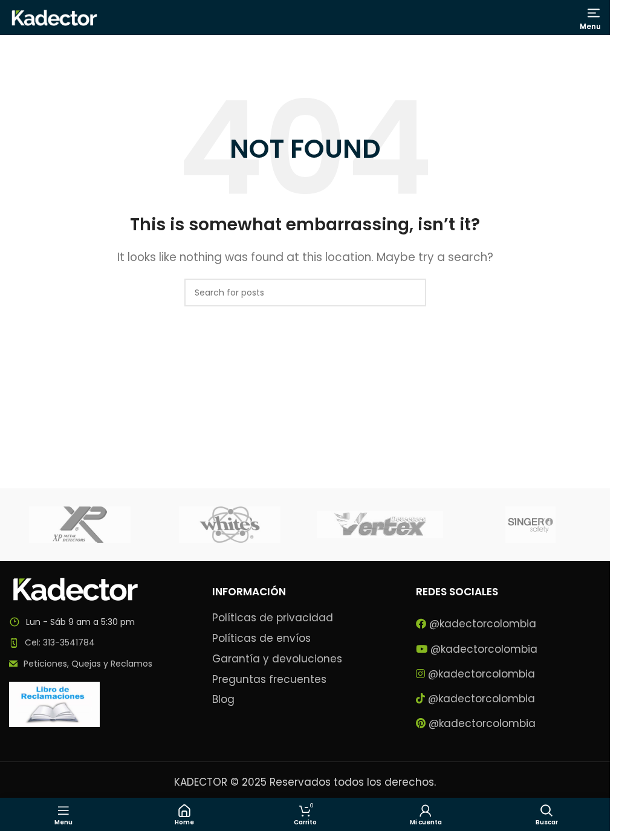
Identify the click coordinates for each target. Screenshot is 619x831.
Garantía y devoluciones (277, 659)
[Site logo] (54, 17)
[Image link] (75, 588)
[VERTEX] (380, 524)
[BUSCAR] (412, 292)
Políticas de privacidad (272, 618)
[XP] (80, 524)
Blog (223, 700)
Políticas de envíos (261, 638)
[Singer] (530, 524)
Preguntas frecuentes (269, 680)
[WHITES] (230, 524)
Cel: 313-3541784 (60, 642)
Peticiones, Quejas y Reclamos (88, 664)
